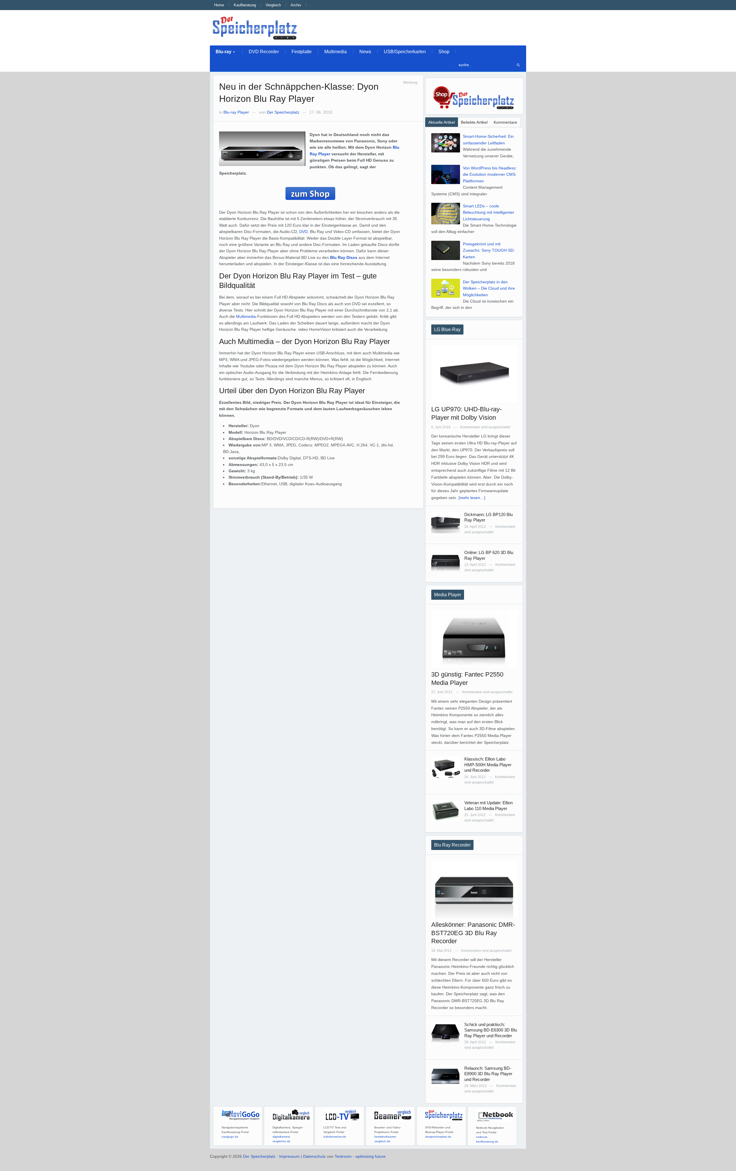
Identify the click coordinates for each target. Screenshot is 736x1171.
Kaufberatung (245, 5)
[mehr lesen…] (472, 497)
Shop (443, 51)
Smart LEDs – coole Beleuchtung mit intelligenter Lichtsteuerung (488, 212)
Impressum (289, 1156)
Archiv (296, 5)
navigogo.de (230, 1136)
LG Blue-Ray (447, 329)
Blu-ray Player (236, 112)
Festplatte (302, 51)
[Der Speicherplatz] (255, 27)
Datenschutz (314, 1156)
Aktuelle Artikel (441, 122)
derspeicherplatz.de (438, 1136)
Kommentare (505, 122)
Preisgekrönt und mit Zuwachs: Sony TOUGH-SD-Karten (489, 250)
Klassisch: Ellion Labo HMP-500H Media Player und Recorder (487, 765)
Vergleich (273, 5)
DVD (303, 231)
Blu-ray (220, 53)
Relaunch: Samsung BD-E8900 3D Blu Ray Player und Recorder (488, 1074)
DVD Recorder (264, 51)
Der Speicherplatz (283, 112)
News (365, 51)
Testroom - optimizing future (360, 1156)
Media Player (447, 594)
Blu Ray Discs (343, 257)
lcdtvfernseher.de (334, 1136)
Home (219, 5)
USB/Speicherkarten (405, 51)
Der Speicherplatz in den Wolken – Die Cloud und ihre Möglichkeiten (489, 288)
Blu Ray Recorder (452, 845)
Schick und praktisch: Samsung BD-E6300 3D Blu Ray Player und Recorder (490, 1030)
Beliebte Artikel (474, 122)
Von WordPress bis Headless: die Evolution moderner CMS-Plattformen (490, 174)
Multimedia (335, 51)
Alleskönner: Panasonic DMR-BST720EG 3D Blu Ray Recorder (473, 933)
